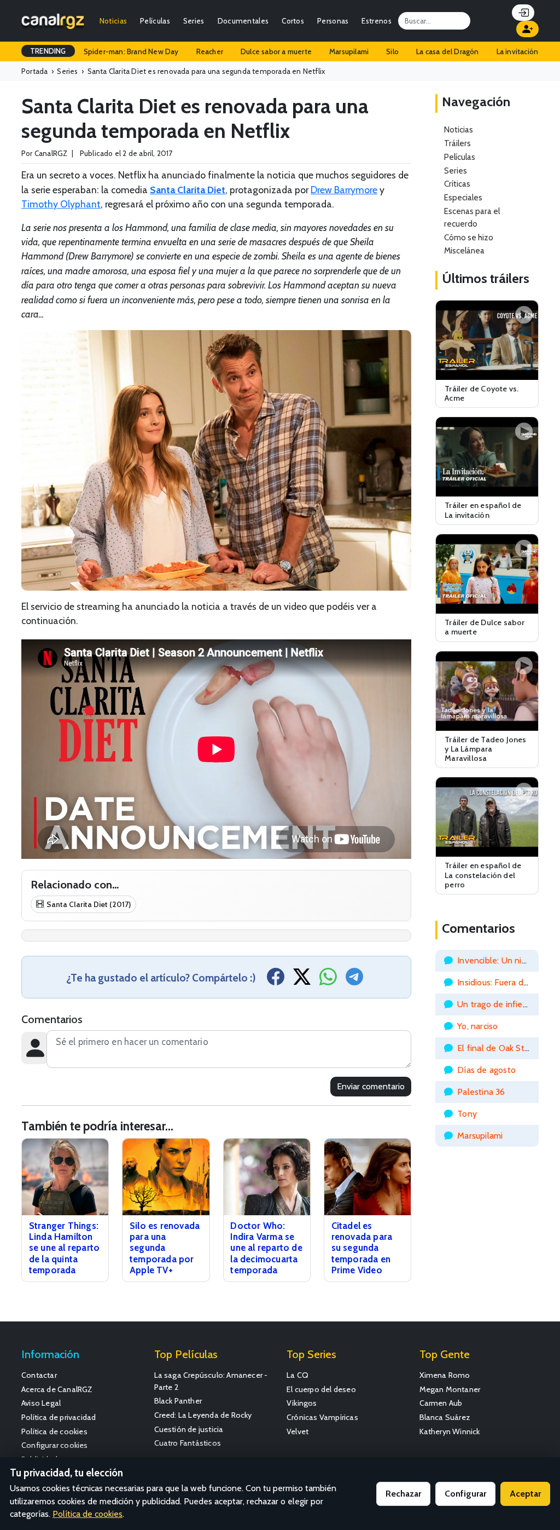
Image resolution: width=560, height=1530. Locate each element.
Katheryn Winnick (449, 1431)
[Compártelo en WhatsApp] (328, 980)
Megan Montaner (450, 1389)
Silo (392, 51)
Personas (332, 20)
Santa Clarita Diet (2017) (88, 904)
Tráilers (457, 143)
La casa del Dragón (447, 51)
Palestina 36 (481, 1092)
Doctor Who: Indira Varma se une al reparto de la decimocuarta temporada (266, 1247)
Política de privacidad (58, 1417)
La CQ (297, 1375)
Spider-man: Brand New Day (131, 51)
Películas (155, 20)
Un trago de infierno (496, 1004)
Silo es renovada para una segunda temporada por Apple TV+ (165, 1247)
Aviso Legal (41, 1403)
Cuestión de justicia (189, 1429)
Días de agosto (486, 1070)
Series (194, 20)
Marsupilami (349, 51)
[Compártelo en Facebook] (276, 980)
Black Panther (178, 1401)
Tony (467, 1113)
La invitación (518, 51)
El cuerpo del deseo (321, 1389)
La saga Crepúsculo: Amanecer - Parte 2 (211, 1381)
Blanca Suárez (445, 1417)
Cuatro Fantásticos (187, 1443)
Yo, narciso (477, 1026)
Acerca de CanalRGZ (57, 1389)
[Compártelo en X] (302, 980)
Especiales (463, 197)
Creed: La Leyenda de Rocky (203, 1415)
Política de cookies (54, 1431)
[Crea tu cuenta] (527, 29)
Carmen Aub (441, 1403)
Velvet (297, 1431)
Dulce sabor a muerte (276, 51)
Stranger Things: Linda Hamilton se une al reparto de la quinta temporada (64, 1247)
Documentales (243, 20)
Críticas (457, 183)
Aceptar (525, 1493)
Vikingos (302, 1403)
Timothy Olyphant (61, 204)
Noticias (113, 20)
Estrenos (376, 20)
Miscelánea (464, 250)
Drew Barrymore (344, 189)
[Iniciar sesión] (523, 12)
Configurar (465, 1493)
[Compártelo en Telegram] (354, 980)
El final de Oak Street (498, 1048)
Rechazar (403, 1493)
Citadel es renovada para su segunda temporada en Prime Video (362, 1247)
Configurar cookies (54, 1445)
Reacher (209, 51)
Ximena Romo (444, 1375)
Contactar (39, 1375)
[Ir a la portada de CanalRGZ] (52, 20)
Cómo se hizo (468, 237)
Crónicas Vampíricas (322, 1417)
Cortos (293, 20)
